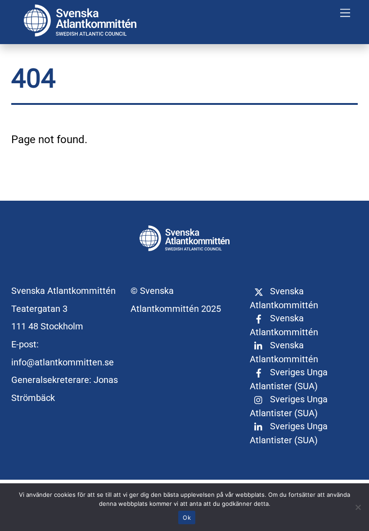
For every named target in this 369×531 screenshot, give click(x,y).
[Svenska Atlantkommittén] (80, 33)
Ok (187, 517)
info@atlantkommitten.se (62, 362)
